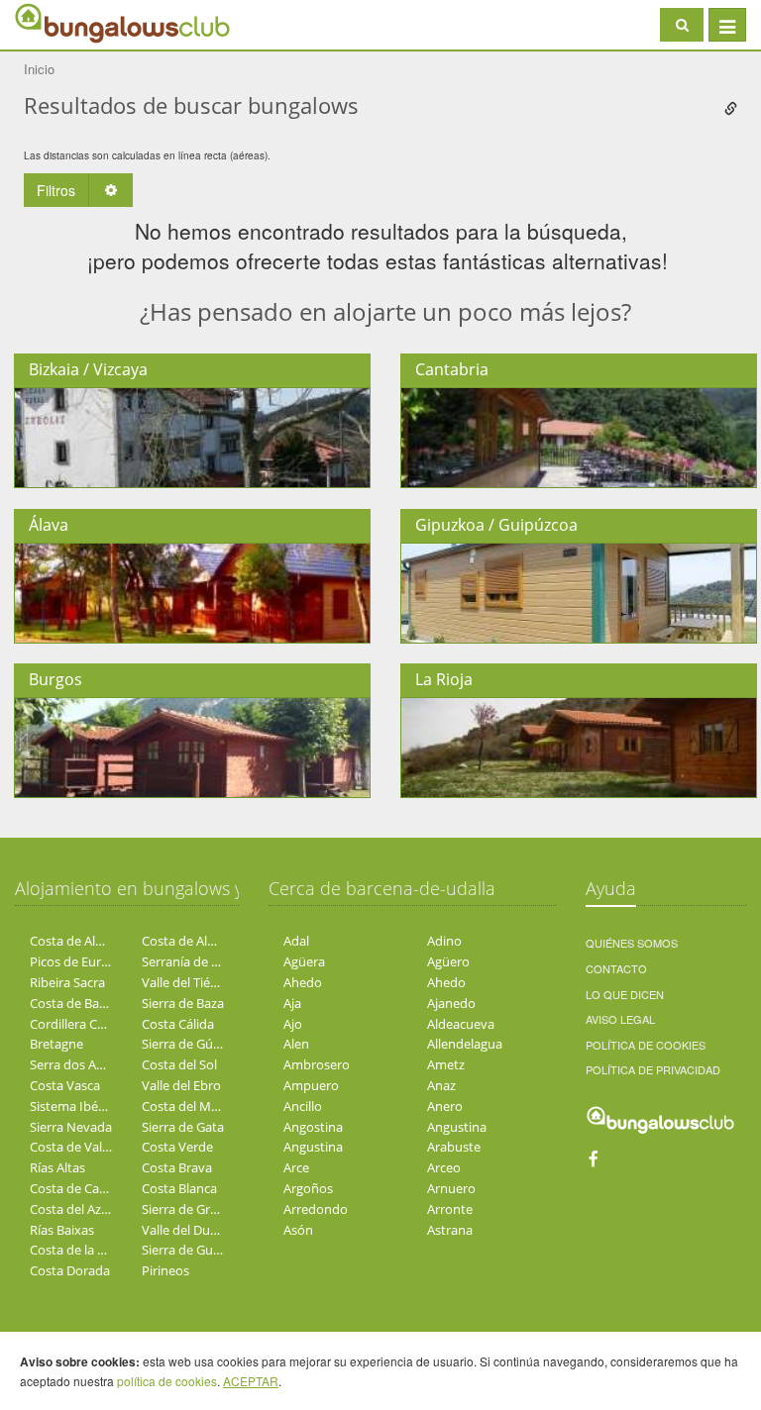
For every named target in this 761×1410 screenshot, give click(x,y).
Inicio (39, 68)
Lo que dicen (625, 994)
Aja (292, 1003)
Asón (298, 1230)
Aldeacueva (460, 1024)
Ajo (292, 1024)
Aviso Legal (620, 1019)
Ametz (446, 1064)
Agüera (304, 961)
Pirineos (165, 1270)
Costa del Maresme (198, 1106)
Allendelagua (464, 1044)
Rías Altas (57, 1167)
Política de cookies (646, 1045)
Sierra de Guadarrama (206, 1250)
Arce (296, 1167)
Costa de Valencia (81, 1147)
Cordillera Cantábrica (91, 1024)
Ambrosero (316, 1064)
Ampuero (311, 1085)
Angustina (457, 1127)
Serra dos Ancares (82, 1064)
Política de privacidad (653, 1069)
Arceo (444, 1167)
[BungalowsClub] (64, 22)
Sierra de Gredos (190, 1209)
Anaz (441, 1085)
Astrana (450, 1230)
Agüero (448, 961)
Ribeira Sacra (67, 982)
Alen (296, 1044)
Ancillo (302, 1106)
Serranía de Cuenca (198, 961)
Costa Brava (177, 1167)
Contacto (616, 968)
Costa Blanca (179, 1188)
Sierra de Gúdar (187, 1044)
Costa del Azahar (79, 1209)
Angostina (313, 1127)
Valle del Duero (186, 1230)
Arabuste (454, 1147)
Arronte (450, 1209)
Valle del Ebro (181, 1085)
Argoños (308, 1188)
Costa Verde (177, 1147)
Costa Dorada (70, 1270)
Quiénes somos (632, 943)
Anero (445, 1106)
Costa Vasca (65, 1085)
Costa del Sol (179, 1064)
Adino (444, 941)
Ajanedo (451, 1003)
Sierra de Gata (183, 1127)
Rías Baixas (62, 1230)
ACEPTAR (250, 1380)
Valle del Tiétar (184, 982)
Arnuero (451, 1188)
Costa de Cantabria (86, 1188)
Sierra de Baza (183, 1003)
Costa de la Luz (74, 1250)
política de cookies (167, 1380)
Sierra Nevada (71, 1127)
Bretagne (56, 1044)
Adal (296, 941)
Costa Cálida (178, 1024)
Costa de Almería (79, 941)
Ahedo (302, 982)
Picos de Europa (77, 961)
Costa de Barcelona (86, 1003)
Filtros (56, 190)
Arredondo (315, 1209)
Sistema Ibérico (75, 1106)
